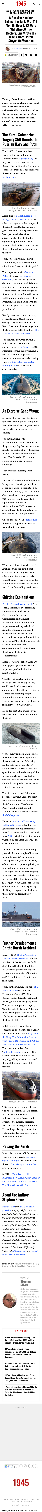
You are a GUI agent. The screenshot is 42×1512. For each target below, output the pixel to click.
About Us (5, 1499)
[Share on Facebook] (21, 55)
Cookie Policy (28, 1501)
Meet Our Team (14, 1499)
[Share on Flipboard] (31, 55)
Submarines (31, 1266)
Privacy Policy (35, 1499)
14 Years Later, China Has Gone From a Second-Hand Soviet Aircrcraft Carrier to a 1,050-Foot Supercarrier (20, 1378)
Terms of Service (16, 1501)
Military (36, 1264)
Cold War (17, 1264)
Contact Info (25, 1499)
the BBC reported (11, 815)
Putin (10, 836)
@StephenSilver (19, 1251)
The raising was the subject (24, 1164)
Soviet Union (21, 1266)
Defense (25, 1264)
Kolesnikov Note (11, 1052)
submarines (27, 347)
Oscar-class (6, 1266)
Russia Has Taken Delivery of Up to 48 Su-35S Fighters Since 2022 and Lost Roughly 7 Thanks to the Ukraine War (20, 1340)
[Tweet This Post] (26, 55)
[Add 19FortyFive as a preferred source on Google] (11, 55)
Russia (14, 1266)
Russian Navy (26, 158)
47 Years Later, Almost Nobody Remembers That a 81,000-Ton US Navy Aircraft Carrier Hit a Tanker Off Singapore (20, 1353)
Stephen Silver (18, 48)
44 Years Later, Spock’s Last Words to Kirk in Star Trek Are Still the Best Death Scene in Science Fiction (20, 1366)
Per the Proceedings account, (17, 604)
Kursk (30, 1264)
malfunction (8, 177)
